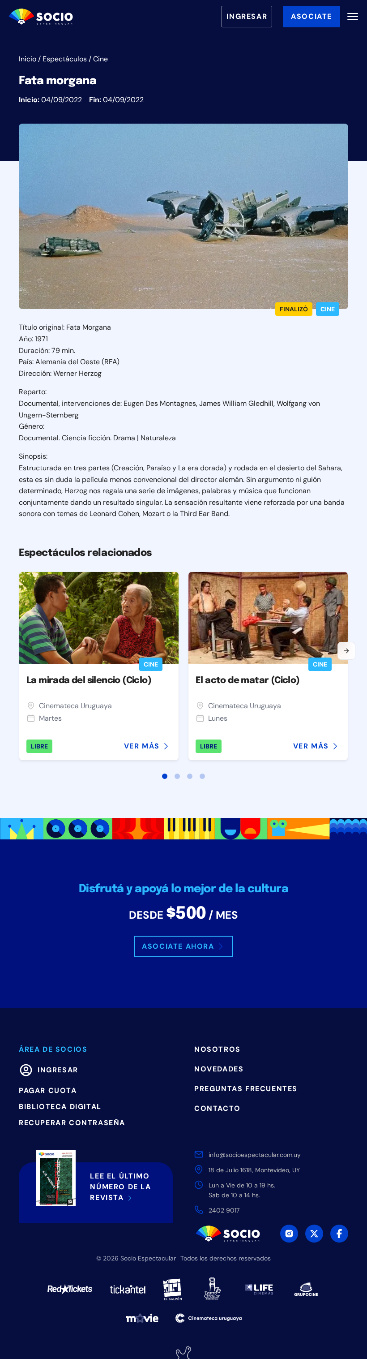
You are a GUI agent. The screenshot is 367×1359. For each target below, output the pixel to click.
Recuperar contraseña (72, 1122)
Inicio (27, 59)
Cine (100, 59)
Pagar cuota (48, 1090)
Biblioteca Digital (60, 1106)
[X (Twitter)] (314, 1234)
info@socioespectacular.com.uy (255, 1155)
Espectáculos (65, 59)
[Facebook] (339, 1234)
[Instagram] (289, 1234)
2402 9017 (224, 1210)
